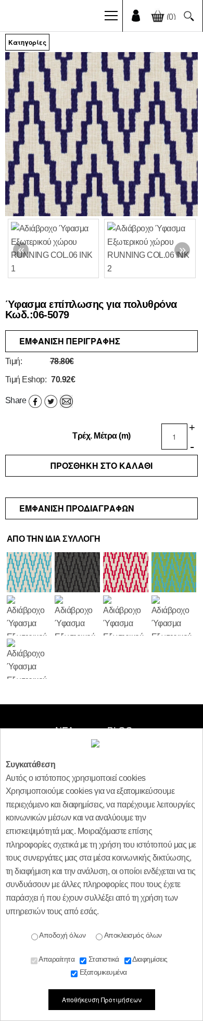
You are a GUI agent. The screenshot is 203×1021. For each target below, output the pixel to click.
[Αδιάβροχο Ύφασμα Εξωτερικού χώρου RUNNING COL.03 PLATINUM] (77, 573)
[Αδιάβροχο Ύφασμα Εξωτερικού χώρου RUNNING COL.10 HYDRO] (29, 659)
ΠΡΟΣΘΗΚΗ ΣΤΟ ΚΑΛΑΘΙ (101, 465)
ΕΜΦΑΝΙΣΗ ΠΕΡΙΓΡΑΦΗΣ (69, 341)
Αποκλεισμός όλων (132, 935)
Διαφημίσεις (149, 959)
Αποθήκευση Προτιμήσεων (102, 999)
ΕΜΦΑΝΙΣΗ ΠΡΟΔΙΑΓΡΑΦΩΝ (76, 508)
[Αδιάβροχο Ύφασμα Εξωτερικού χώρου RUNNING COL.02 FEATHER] (77, 616)
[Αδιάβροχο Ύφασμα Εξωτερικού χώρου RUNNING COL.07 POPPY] (126, 616)
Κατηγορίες (27, 42)
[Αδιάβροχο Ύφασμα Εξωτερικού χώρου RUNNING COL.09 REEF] (29, 573)
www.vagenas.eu (44, 17)
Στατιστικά (102, 959)
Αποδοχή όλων (62, 935)
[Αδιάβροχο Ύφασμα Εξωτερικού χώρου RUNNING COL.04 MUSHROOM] (29, 616)
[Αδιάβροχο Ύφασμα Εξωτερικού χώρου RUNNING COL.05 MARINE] (174, 616)
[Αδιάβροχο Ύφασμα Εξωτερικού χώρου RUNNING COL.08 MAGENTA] (126, 573)
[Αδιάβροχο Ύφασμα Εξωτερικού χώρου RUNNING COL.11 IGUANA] (174, 573)
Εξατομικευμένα (102, 972)
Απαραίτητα (56, 959)
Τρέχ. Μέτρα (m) (101, 435)
